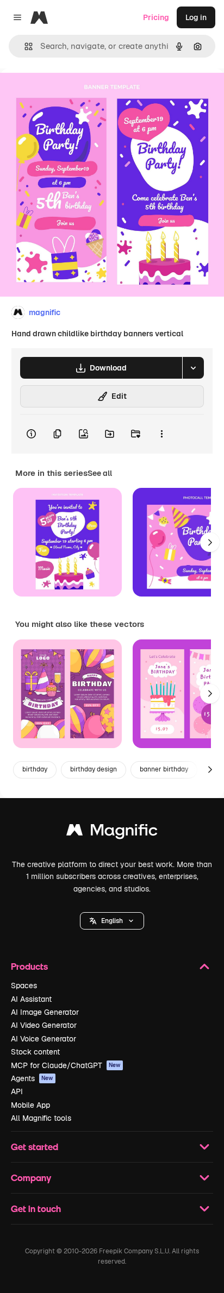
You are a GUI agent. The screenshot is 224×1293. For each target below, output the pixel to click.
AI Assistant (31, 999)
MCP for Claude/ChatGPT (66, 1065)
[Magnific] (112, 832)
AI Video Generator (44, 1025)
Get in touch (36, 1208)
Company (31, 1177)
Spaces (24, 985)
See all (100, 473)
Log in (196, 17)
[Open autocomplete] (24, 46)
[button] (112, 921)
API (17, 1091)
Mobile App (30, 1105)
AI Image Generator (45, 1012)
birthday (34, 769)
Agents (32, 1078)
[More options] (161, 434)
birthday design (93, 769)
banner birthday (164, 769)
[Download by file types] (193, 368)
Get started (34, 1146)
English (112, 921)
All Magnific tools (41, 1118)
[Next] (210, 542)
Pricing (156, 17)
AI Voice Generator (43, 1039)
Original (69, 93)
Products (29, 966)
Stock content (35, 1052)
